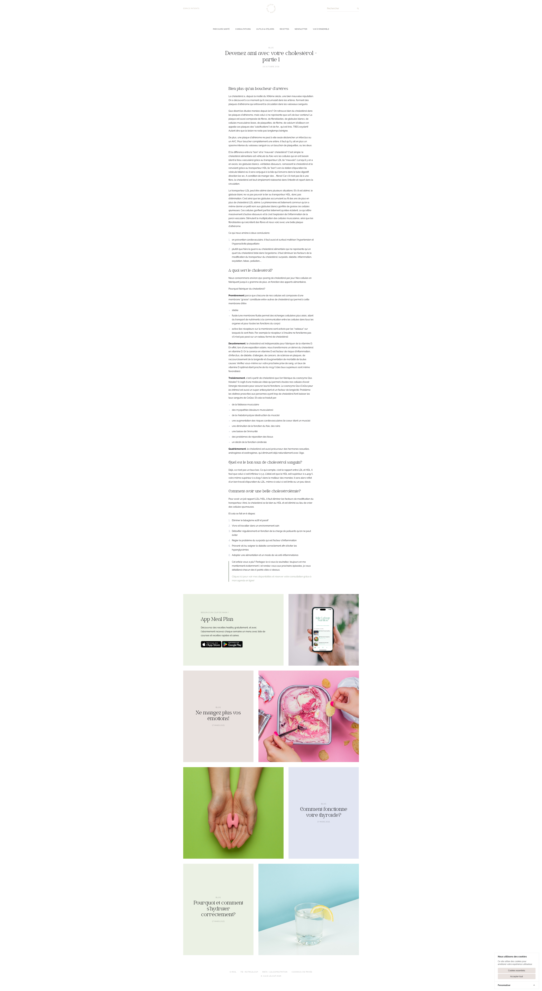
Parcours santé (221, 29)
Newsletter (301, 29)
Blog (271, 48)
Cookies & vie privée (302, 972)
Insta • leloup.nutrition (274, 972)
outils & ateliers (265, 29)
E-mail (233, 972)
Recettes (284, 29)
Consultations (243, 29)
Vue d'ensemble (321, 29)
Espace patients (191, 8)
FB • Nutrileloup (249, 972)
